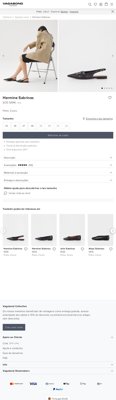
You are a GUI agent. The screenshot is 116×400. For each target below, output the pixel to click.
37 (25, 126)
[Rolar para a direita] (112, 230)
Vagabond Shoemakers (16, 371)
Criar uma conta (14, 327)
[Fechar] (112, 11)
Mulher (64, 11)
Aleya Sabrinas (96, 248)
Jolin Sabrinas (67, 248)
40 (50, 125)
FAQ (5, 358)
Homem (74, 11)
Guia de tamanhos (13, 353)
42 (67, 125)
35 (7, 126)
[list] (58, 235)
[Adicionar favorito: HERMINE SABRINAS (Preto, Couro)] (109, 97)
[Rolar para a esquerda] (3, 231)
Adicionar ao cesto (58, 135)
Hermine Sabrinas (13, 248)
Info (5, 364)
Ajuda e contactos (13, 348)
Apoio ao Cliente (12, 337)
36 (16, 126)
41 (59, 125)
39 (42, 125)
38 (33, 126)
